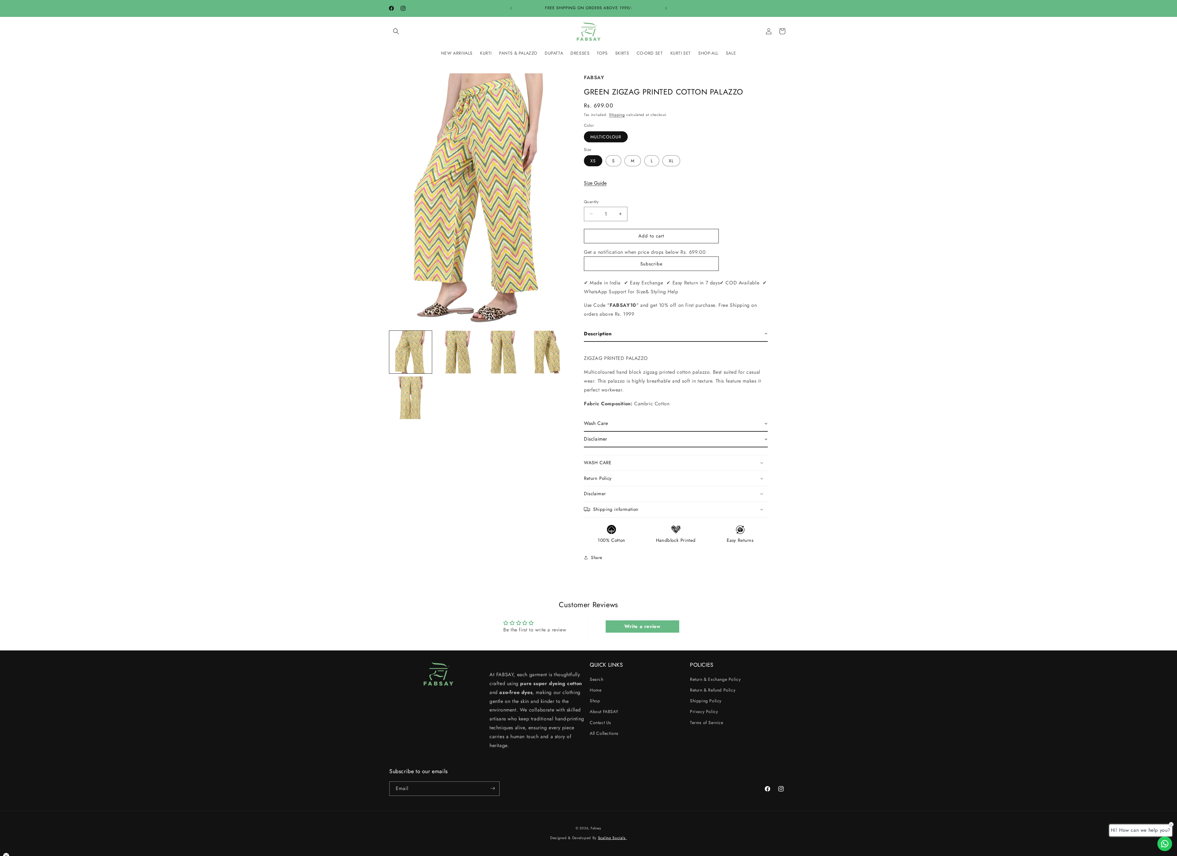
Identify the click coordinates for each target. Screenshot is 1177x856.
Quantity (591, 202)
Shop (595, 701)
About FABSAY (604, 711)
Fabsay (596, 828)
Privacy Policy (704, 711)
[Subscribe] (492, 788)
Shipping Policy (706, 701)
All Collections (604, 733)
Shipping (617, 114)
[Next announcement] (666, 8)
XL (671, 161)
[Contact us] (1164, 843)
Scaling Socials (612, 838)
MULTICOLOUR (605, 136)
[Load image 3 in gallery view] (502, 352)
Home (595, 690)
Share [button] (596, 557)
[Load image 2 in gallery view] (456, 352)
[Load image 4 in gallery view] (547, 352)
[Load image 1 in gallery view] (410, 352)
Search (597, 679)
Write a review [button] (642, 626)
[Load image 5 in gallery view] (410, 397)
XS (593, 161)
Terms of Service (706, 722)
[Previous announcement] (511, 8)
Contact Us (600, 722)
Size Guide (595, 182)
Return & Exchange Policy (715, 679)
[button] (396, 31)
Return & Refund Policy (712, 690)
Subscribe (651, 263)
